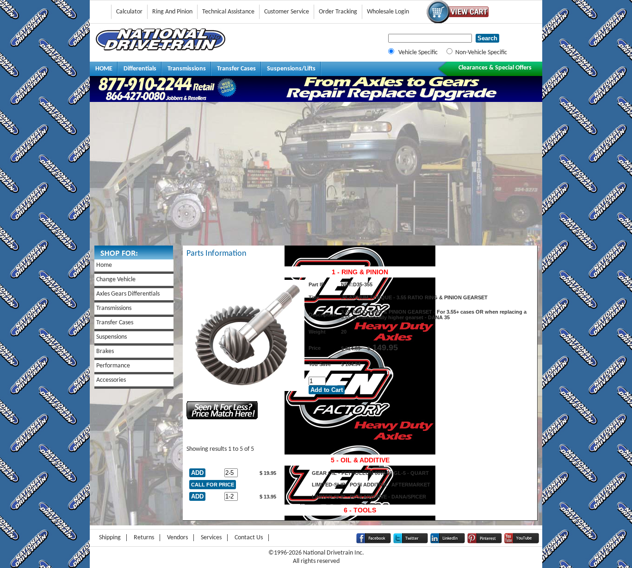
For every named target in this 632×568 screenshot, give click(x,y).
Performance (113, 365)
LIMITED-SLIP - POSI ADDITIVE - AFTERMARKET (371, 484)
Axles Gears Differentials (128, 293)
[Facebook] (373, 541)
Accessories (111, 380)
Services (211, 537)
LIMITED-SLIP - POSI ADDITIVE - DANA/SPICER (369, 496)
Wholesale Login (388, 11)
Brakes (105, 351)
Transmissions (186, 68)
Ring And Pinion (172, 11)
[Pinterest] (484, 541)
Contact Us (249, 537)
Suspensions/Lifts (291, 68)
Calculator (129, 11)
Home (104, 265)
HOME (103, 68)
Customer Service (286, 11)
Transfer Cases (236, 68)
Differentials (140, 68)
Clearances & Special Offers (495, 67)
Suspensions (111, 337)
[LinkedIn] (447, 541)
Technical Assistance (228, 11)
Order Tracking (338, 11)
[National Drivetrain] (160, 48)
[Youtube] (521, 541)
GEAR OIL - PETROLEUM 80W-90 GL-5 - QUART (370, 473)
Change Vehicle (116, 279)
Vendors (177, 537)
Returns (144, 537)
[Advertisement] (316, 176)
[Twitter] (410, 541)
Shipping (110, 537)
